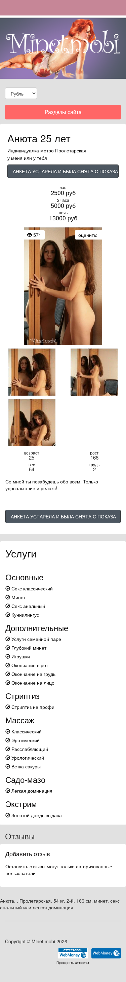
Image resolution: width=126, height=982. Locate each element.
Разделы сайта (63, 113)
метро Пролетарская (63, 150)
